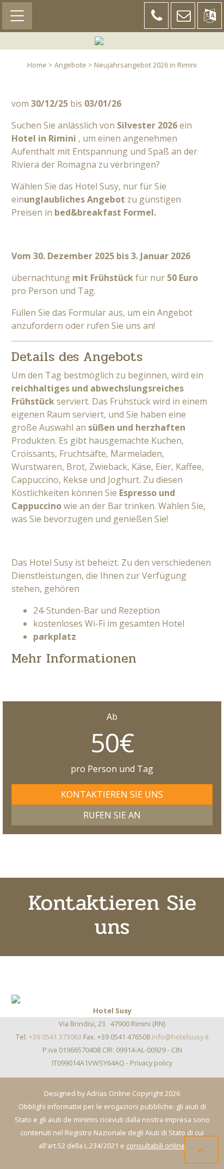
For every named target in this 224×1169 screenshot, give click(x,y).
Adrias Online (108, 1093)
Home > (40, 65)
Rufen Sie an (112, 815)
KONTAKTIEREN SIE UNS (112, 794)
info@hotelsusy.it (180, 1037)
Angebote (70, 65)
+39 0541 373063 (55, 1037)
